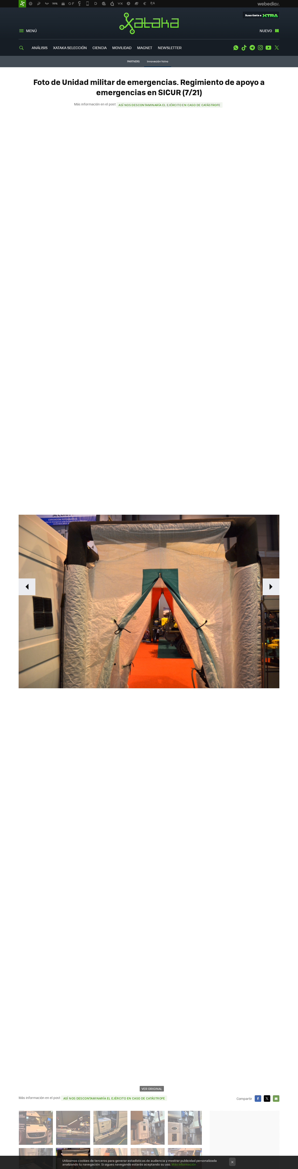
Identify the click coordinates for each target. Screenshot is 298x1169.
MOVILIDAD (122, 47)
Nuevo (266, 30)
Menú (31, 30)
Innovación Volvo (157, 61)
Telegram (252, 47)
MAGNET (144, 47)
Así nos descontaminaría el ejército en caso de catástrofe (169, 105)
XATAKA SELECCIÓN (70, 47)
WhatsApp (236, 47)
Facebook (258, 1098)
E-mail (276, 1098)
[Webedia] (268, 4)
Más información (184, 1164)
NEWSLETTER (170, 47)
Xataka (149, 23)
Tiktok (244, 47)
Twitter (276, 47)
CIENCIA (99, 47)
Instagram (260, 47)
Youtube (268, 47)
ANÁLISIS (39, 47)
